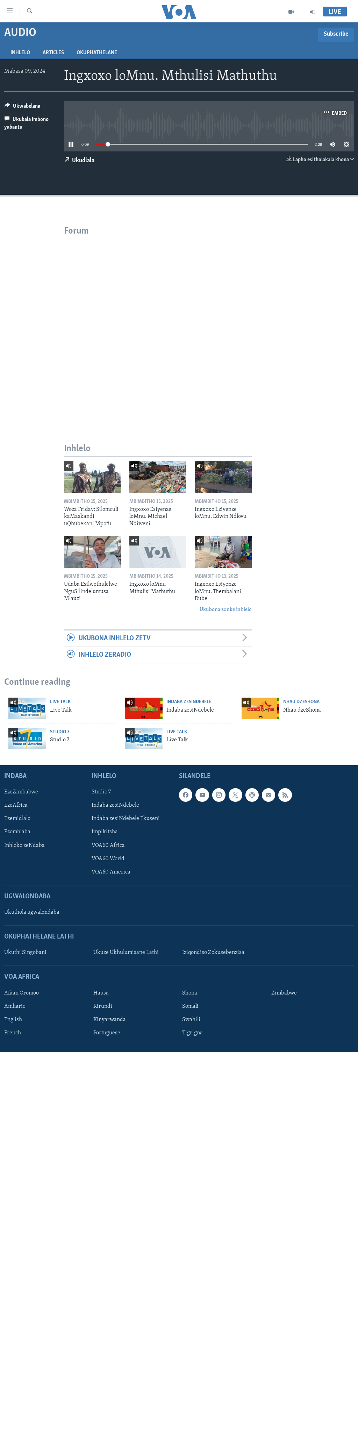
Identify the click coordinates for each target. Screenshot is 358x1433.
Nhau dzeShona (301, 702)
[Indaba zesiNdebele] (144, 708)
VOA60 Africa (108, 845)
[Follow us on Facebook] (185, 794)
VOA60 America (111, 872)
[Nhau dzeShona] (260, 708)
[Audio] (312, 12)
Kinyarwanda (109, 1019)
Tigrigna (192, 1033)
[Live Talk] (27, 708)
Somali (190, 1006)
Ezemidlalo (17, 819)
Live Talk (60, 702)
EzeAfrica (16, 805)
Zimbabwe (284, 993)
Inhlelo (20, 53)
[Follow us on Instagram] (218, 794)
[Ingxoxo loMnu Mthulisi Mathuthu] (157, 552)
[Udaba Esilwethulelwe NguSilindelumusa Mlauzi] (92, 552)
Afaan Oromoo (21, 993)
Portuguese (106, 1033)
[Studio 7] (27, 738)
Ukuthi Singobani (25, 953)
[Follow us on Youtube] (202, 794)
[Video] (291, 12)
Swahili (191, 1019)
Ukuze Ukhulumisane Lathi (126, 953)
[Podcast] (252, 794)
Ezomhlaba (17, 832)
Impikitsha (105, 832)
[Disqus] (160, 326)
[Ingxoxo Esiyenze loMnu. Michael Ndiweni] (157, 477)
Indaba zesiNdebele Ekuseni (126, 819)
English (13, 1019)
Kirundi (102, 1006)
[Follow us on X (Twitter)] (235, 794)
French (12, 1033)
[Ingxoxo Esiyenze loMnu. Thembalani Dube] (223, 552)
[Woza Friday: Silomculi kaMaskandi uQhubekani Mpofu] (92, 477)
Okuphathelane (97, 53)
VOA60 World (108, 859)
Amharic (14, 1006)
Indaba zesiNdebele (189, 702)
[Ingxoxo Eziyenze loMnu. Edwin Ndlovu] (223, 477)
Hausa (101, 993)
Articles (53, 53)
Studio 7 (60, 732)
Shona (189, 993)
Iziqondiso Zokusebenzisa (213, 953)
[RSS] (285, 794)
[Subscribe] (268, 794)
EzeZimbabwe (21, 792)
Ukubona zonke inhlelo (226, 609)
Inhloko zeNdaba (24, 845)
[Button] (22, 107)
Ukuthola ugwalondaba (31, 912)
